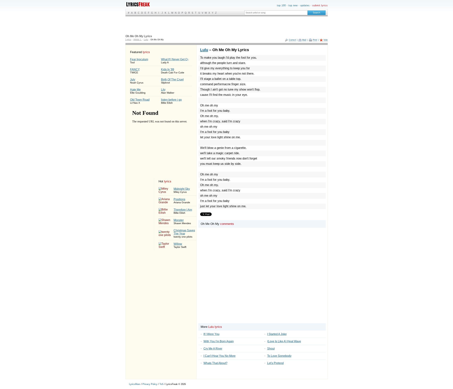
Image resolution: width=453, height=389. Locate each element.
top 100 (281, 5)
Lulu (204, 50)
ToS (161, 384)
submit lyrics (320, 5)
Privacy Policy (149, 384)
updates (305, 5)
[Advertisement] (262, 281)
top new (293, 5)
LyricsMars (134, 384)
